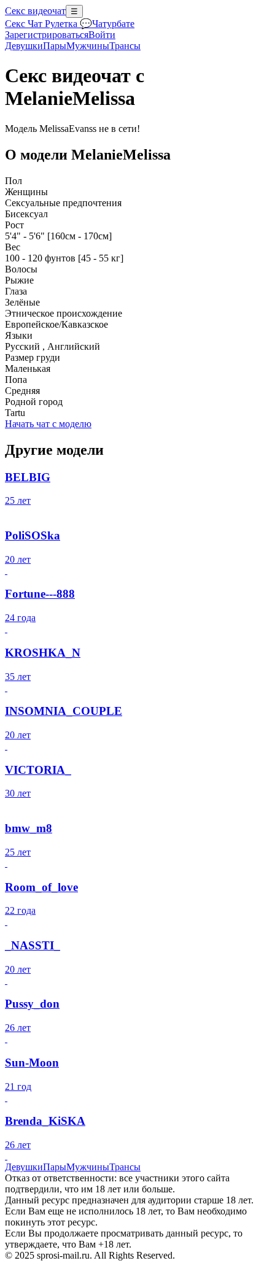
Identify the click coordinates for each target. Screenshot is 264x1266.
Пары (54, 46)
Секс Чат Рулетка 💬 (48, 23)
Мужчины (87, 46)
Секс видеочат (35, 11)
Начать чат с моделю (48, 424)
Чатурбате (113, 23)
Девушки (24, 46)
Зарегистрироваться (46, 34)
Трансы (125, 46)
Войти (101, 34)
